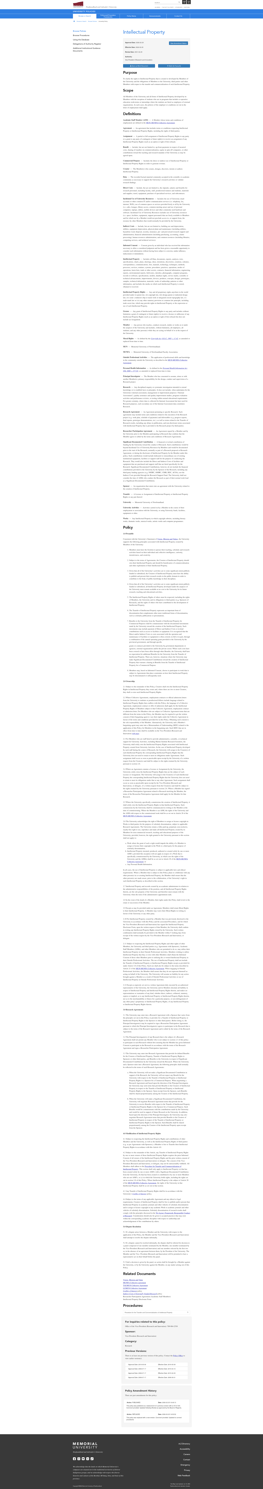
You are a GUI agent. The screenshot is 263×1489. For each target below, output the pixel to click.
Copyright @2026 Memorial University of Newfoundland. (87, 1486)
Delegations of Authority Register (87, 44)
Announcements (154, 16)
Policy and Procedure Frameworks (108, 16)
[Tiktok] (92, 1458)
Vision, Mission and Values (167, 539)
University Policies (84, 11)
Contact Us (178, 16)
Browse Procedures (81, 35)
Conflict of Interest (139, 1194)
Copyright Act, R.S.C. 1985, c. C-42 (164, 338)
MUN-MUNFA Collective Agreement (137, 816)
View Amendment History (178, 43)
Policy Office (178, 1355)
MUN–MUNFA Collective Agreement (160, 122)
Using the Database (81, 40)
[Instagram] (78, 1458)
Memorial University (95, 5)
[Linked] (87, 1458)
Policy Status (131, 16)
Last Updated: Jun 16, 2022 (183, 1484)
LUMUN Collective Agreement (135, 1288)
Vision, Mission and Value (133, 1280)
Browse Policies (92, 21)
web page (135, 733)
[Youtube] (83, 1458)
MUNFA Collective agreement (134, 1282)
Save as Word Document (139, 66)
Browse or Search (85, 16)
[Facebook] (74, 1458)
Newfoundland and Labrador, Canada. (180, 1486)
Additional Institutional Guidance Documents (86, 49)
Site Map (173, 1484)
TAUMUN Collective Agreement (135, 1285)
